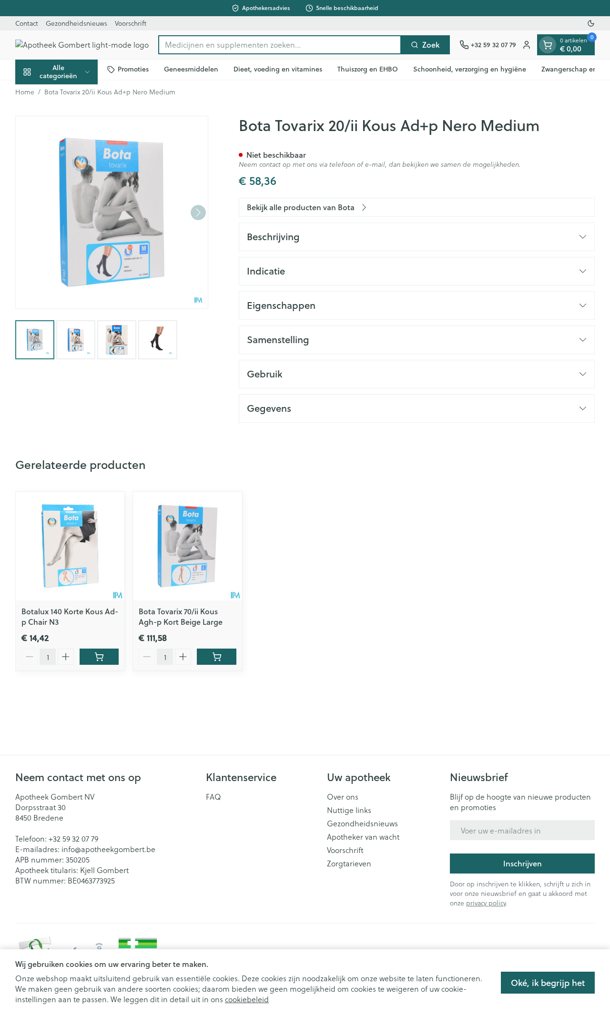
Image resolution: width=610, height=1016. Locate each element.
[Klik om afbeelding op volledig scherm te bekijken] (112, 212)
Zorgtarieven (349, 863)
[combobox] (279, 44)
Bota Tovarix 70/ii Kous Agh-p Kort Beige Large (181, 616)
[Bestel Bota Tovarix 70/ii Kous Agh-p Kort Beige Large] (216, 657)
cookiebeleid (247, 999)
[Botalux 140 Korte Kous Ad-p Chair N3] (70, 546)
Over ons (342, 797)
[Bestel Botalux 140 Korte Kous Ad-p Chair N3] (99, 657)
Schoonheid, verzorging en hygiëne (469, 69)
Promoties (133, 69)
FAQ (213, 797)
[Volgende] (198, 212)
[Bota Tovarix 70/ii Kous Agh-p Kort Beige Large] (187, 546)
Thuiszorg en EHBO (367, 69)
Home (24, 92)
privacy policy (486, 903)
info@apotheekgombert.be (108, 848)
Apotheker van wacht (363, 837)
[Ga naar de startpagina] (82, 45)
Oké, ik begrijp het (548, 982)
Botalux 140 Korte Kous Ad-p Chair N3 (69, 616)
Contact (26, 23)
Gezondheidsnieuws (76, 23)
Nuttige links (349, 810)
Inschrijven (522, 863)
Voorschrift (130, 23)
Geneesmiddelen (191, 69)
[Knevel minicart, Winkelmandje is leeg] (547, 44)
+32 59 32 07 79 (73, 838)
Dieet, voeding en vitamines (278, 69)
